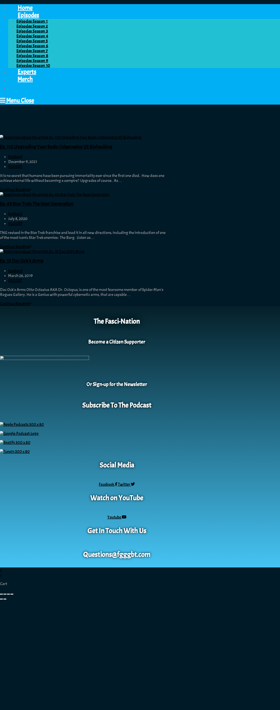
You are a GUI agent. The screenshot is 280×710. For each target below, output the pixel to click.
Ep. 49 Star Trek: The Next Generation (36, 204)
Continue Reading (15, 189)
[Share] (8, 594)
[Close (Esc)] (11, 594)
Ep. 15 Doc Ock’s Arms (21, 261)
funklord (15, 156)
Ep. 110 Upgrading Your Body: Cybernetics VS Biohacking (56, 147)
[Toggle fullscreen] (4, 594)
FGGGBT (15, 166)
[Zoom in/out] (1, 594)
